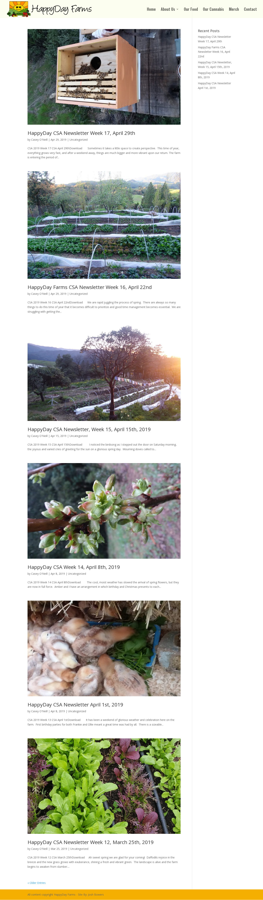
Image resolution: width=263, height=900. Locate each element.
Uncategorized (79, 139)
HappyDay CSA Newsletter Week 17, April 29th (81, 132)
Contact (250, 10)
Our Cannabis (213, 10)
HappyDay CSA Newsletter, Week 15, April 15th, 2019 (89, 429)
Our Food (191, 10)
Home (151, 10)
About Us (168, 10)
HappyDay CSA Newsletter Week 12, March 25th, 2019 (91, 842)
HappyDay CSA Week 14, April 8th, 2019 (74, 567)
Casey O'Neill (39, 139)
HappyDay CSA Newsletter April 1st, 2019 (75, 704)
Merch (234, 10)
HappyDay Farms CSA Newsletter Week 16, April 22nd (90, 287)
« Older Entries (37, 883)
